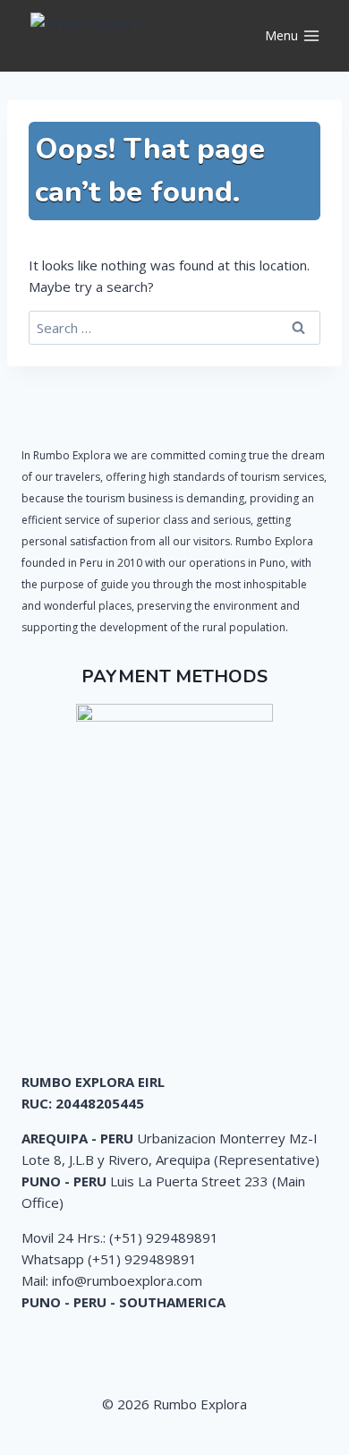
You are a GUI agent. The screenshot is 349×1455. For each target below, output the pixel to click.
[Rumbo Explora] (119, 36)
